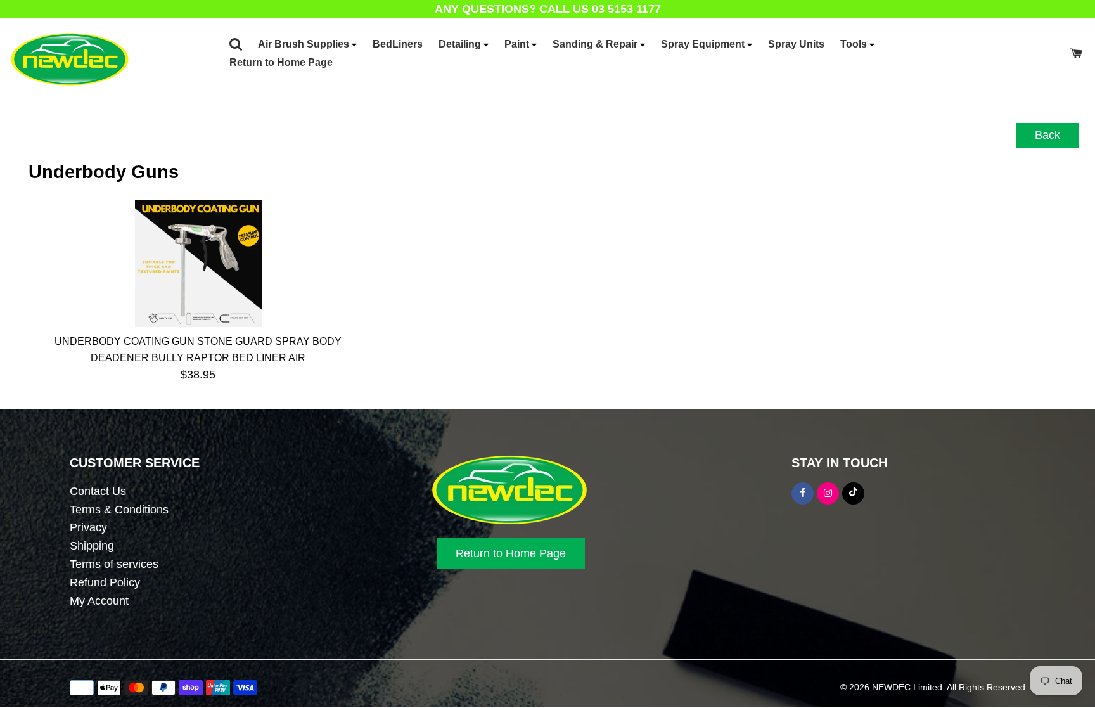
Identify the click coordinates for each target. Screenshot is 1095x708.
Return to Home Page (281, 62)
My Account (99, 601)
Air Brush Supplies (305, 44)
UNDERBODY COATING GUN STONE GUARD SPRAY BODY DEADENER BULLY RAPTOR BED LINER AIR (198, 349)
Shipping (92, 545)
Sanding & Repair (596, 44)
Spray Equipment (704, 44)
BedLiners (398, 44)
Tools (854, 44)
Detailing (461, 44)
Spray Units (796, 44)
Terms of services (114, 564)
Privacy (88, 527)
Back (1047, 135)
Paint (518, 44)
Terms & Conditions (119, 509)
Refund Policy (105, 582)
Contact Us (98, 491)
